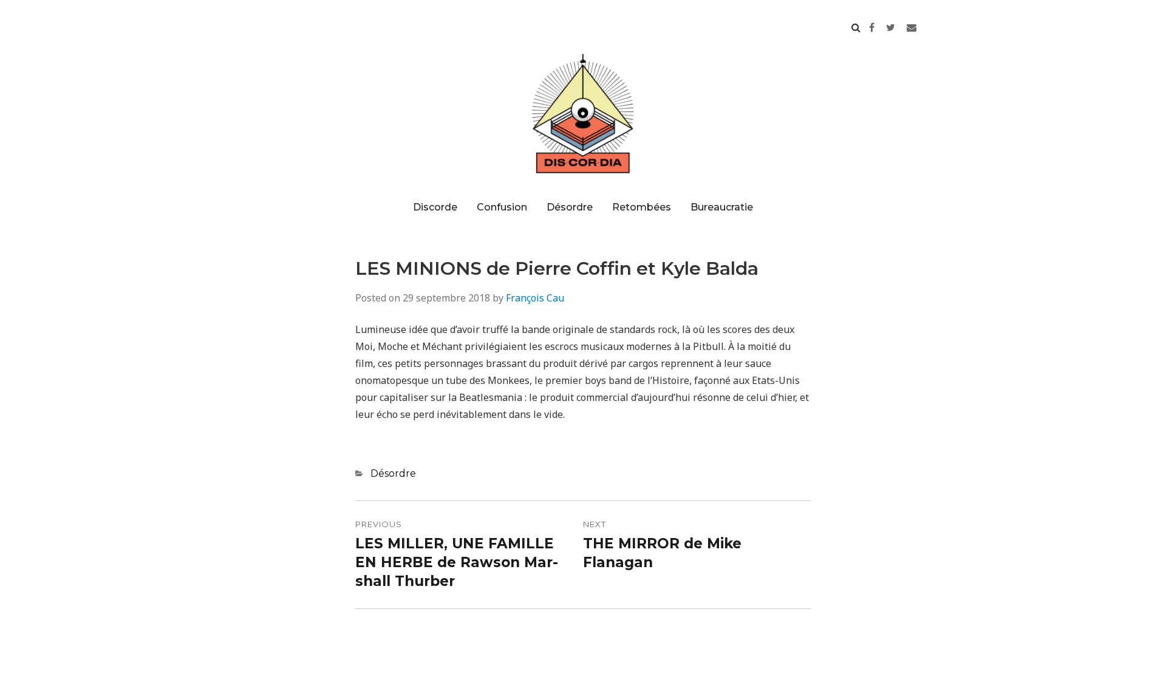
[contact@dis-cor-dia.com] (911, 27)
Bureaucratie (721, 207)
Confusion (502, 207)
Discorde (435, 207)
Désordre (570, 207)
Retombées (641, 207)
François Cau (535, 297)
